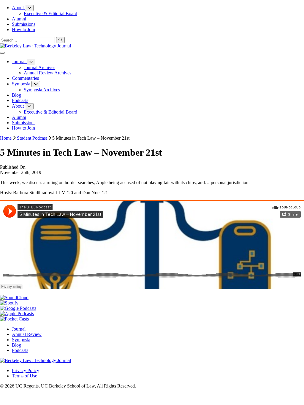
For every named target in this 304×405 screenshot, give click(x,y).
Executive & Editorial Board (50, 13)
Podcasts (20, 350)
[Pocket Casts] (14, 318)
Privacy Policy (25, 370)
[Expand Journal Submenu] (31, 62)
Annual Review (27, 334)
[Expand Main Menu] (2, 53)
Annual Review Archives (47, 72)
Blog (16, 344)
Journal (19, 328)
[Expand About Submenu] (29, 8)
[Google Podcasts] (18, 308)
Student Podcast (32, 138)
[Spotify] (9, 302)
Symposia (21, 339)
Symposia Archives (42, 89)
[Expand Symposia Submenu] (35, 84)
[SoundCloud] (14, 297)
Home (6, 138)
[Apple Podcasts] (17, 313)
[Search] (60, 40)
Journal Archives (39, 67)
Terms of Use (24, 375)
